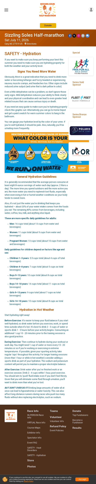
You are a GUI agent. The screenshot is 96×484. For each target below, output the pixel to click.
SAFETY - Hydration (36, 455)
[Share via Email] (83, 35)
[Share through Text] (87, 35)
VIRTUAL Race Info (36, 422)
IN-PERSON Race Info (35, 416)
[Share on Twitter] (74, 35)
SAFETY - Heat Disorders (34, 449)
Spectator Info (34, 437)
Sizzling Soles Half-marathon (34, 35)
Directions (31, 44)
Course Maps (33, 427)
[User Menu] (91, 9)
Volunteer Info (57, 421)
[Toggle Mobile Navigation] (6, 10)
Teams (54, 411)
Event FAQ (32, 442)
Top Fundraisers (80, 415)
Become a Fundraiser (77, 421)
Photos (31, 466)
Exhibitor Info (33, 432)
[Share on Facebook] (70, 35)
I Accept (82, 479)
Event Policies (57, 430)
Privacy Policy (28, 481)
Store (30, 460)
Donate (48, 25)
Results (77, 427)
